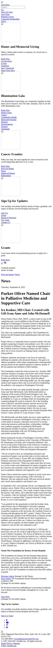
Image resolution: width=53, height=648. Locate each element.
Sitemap (16, 643)
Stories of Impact (8, 173)
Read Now (5, 59)
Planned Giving (7, 17)
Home (3, 643)
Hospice (4, 122)
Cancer (4, 115)
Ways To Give (7, 12)
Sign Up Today (7, 616)
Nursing (4, 126)
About (3, 215)
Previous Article (7, 576)
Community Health (9, 117)
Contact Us (5, 222)
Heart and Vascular (8, 119)
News (3, 171)
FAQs (3, 21)
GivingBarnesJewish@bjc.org (26, 639)
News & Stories (7, 168)
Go (2, 10)
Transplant (5, 129)
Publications (6, 175)
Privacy (10, 643)
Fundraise (5, 66)
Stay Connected (7, 68)
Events (4, 63)
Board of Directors (8, 218)
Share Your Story (8, 70)
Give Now (5, 5)
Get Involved (6, 61)
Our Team (5, 220)
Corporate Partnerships (10, 19)
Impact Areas (6, 113)
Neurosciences (7, 124)
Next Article (6, 578)
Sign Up (4, 213)
